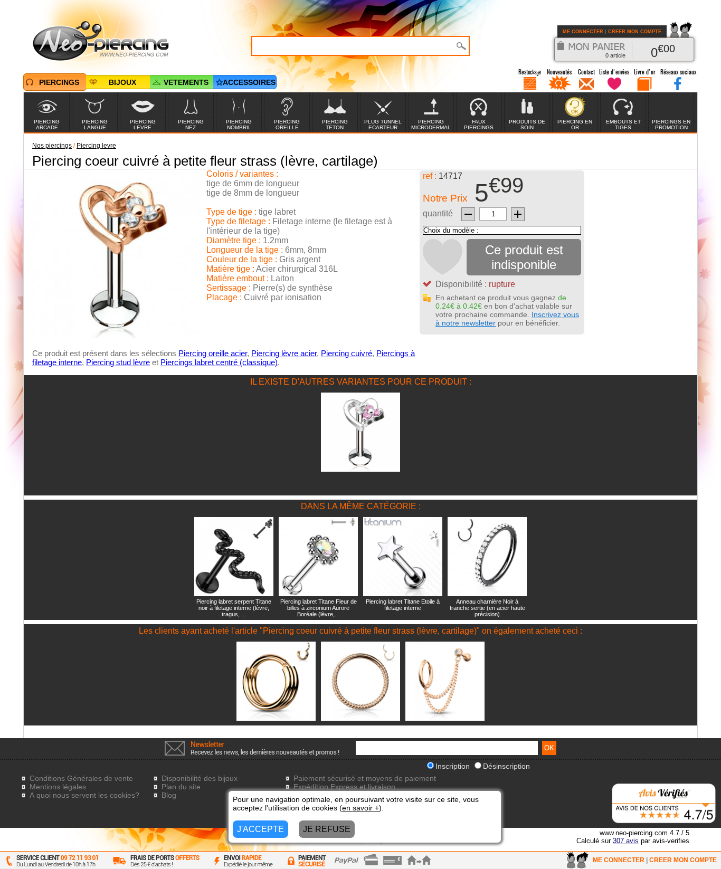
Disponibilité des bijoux (200, 778)
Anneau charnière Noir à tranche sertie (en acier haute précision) (487, 607)
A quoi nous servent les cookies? (84, 795)
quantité (438, 213)
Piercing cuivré (346, 353)
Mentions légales (58, 786)
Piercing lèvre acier (284, 353)
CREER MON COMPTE (634, 31)
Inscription (452, 766)
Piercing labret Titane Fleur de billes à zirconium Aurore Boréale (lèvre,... (318, 607)
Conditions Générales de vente (81, 778)
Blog (169, 795)
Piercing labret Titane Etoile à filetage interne (403, 604)
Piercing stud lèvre (118, 362)
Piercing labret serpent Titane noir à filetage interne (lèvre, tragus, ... (233, 607)
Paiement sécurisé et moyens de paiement (364, 778)
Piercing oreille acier (212, 353)
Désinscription (506, 766)
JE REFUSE (326, 829)
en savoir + (360, 808)
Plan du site (181, 786)
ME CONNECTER (583, 31)
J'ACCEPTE (260, 829)
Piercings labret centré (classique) (219, 362)
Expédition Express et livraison (344, 786)
